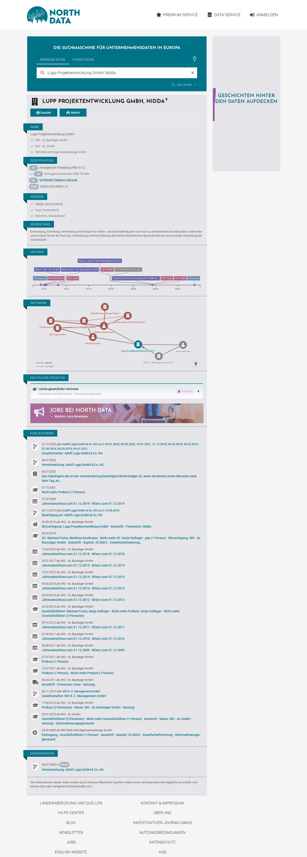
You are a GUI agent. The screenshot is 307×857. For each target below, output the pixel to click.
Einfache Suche (52, 59)
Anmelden (267, 14)
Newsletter (71, 832)
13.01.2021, (143, 444)
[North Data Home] (53, 15)
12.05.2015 (112, 510)
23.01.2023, (112, 444)
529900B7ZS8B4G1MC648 (58, 180)
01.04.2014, (49, 448)
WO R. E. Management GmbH (81, 691)
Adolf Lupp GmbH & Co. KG (80, 444)
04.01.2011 (80, 448)
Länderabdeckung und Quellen (71, 803)
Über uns (162, 812)
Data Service (227, 14)
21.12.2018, (159, 444)
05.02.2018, (175, 444)
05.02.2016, (191, 444)
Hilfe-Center (71, 812)
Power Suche (83, 59)
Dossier (45, 112)
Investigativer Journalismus (162, 822)
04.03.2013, (65, 448)
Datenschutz (162, 842)
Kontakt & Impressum (162, 803)
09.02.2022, (128, 444)
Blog (71, 822)
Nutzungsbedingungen (162, 832)
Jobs (71, 842)
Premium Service (180, 14)
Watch (75, 112)
